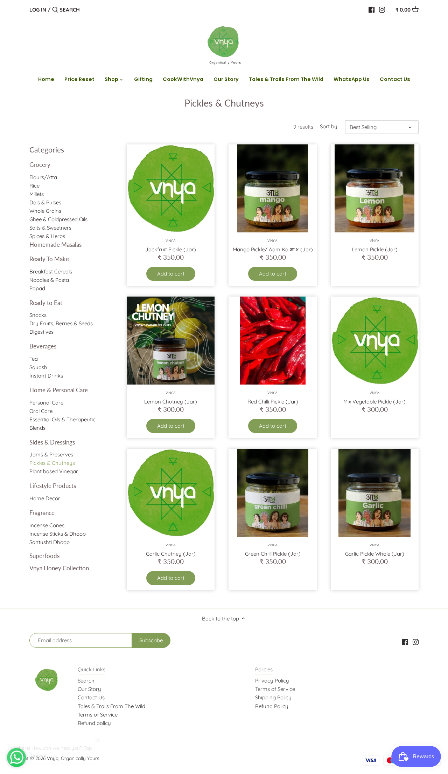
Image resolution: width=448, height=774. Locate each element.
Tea (33, 358)
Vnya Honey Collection (59, 568)
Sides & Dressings (52, 442)
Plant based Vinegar (53, 471)
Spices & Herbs (47, 236)
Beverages (42, 346)
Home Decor (44, 498)
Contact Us (91, 697)
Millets (36, 194)
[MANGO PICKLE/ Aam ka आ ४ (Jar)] (272, 188)
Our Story (89, 689)
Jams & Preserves (51, 454)
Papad (37, 288)
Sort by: (329, 126)
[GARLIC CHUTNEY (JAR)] (171, 493)
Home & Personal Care (58, 390)
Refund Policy (271, 706)
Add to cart (170, 273)
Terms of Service (98, 714)
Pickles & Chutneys (52, 463)
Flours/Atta (43, 177)
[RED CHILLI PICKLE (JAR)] (272, 341)
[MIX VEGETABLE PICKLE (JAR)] (375, 341)
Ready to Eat (45, 302)
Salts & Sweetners (50, 227)
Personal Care (46, 402)
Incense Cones (46, 525)
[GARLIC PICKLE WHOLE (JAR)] (375, 493)
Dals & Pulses (45, 202)
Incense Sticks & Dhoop (57, 533)
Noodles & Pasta (49, 280)
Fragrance (42, 512)
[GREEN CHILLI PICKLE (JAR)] (272, 493)
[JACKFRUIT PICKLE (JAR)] (171, 188)
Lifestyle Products (52, 485)
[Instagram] (382, 9)
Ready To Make (49, 259)
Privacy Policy (272, 680)
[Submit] (55, 10)
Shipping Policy (273, 697)
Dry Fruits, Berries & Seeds (61, 323)
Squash (38, 367)
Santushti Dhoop (49, 542)
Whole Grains (45, 211)
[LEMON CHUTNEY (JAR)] (171, 341)
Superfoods (44, 555)
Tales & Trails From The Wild (111, 706)
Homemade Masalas (55, 244)
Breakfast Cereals (50, 271)
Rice (34, 185)
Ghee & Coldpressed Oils (58, 219)
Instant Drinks (46, 375)
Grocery (39, 164)
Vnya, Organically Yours (73, 758)
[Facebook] (371, 9)
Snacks (38, 315)
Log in (37, 9)
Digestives (41, 331)
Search (86, 680)
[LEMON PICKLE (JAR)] (375, 188)
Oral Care (40, 411)
